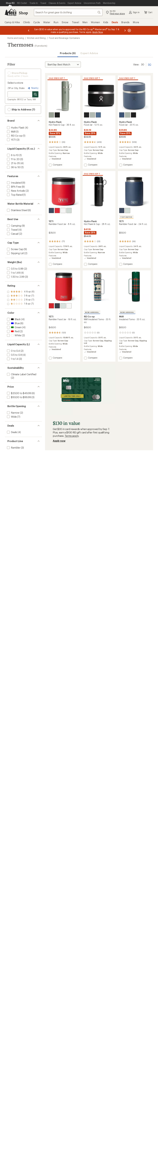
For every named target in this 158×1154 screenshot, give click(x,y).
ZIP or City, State (16, 88)
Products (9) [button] (68, 53)
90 (149, 64)
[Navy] (51, 210)
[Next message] (125, 30)
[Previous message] (29, 30)
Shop (23, 13)
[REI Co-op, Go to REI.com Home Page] (10, 12)
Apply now (59, 440)
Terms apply (71, 435)
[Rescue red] (57, 210)
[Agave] (51, 115)
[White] (63, 210)
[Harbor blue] (98, 115)
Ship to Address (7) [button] (23, 109)
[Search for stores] (35, 94)
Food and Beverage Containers (64, 38)
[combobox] (68, 12)
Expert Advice (89, 53)
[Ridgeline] (69, 210)
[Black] (57, 115)
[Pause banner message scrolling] (129, 30)
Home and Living (15, 38)
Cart (150, 12)
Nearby (34, 88)
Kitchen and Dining (36, 38)
